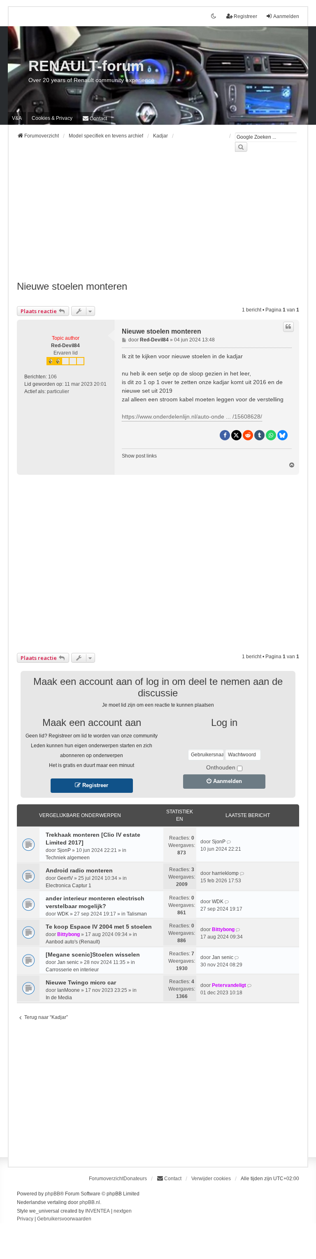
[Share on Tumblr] (259, 435)
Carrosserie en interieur (72, 970)
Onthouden (220, 767)
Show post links (139, 456)
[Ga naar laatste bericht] (229, 841)
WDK (63, 914)
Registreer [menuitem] (245, 16)
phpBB (52, 1194)
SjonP (64, 850)
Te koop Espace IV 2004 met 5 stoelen (99, 926)
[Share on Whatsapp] (271, 435)
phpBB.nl (89, 1202)
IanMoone (68, 990)
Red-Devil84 (65, 345)
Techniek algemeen (68, 858)
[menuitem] (52, 118)
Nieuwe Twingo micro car (81, 982)
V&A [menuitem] (17, 118)
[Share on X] (236, 435)
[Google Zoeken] (241, 147)
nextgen (123, 1211)
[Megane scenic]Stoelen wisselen (93, 954)
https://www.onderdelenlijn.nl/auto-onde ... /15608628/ (192, 416)
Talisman (137, 914)
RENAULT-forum (86, 65)
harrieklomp (225, 873)
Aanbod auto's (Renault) (73, 942)
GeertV (65, 878)
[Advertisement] (158, 221)
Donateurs (135, 1178)
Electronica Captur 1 (68, 885)
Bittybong (68, 934)
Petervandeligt (229, 985)
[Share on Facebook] (225, 435)
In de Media (59, 997)
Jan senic (68, 962)
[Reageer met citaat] (288, 327)
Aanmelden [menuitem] (286, 16)
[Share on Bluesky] (282, 435)
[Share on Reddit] (248, 435)
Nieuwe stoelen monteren (72, 286)
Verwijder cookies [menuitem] (211, 1178)
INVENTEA (97, 1211)
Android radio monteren (79, 870)
